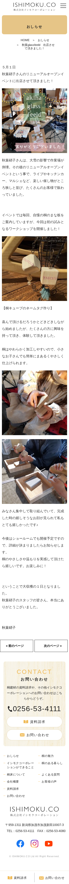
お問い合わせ (37, 735)
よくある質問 (51, 774)
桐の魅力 (48, 755)
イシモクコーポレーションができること (20, 765)
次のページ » (53, 645)
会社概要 (13, 781)
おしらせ (43, 40)
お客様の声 (49, 781)
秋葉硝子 (9, 627)
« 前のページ (15, 645)
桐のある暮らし (52, 763)
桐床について (16, 774)
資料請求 (37, 722)
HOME (25, 40)
